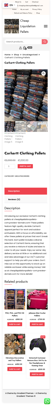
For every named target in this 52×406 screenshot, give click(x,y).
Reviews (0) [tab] (14, 199)
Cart (26, 2)
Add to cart (25, 166)
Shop (38, 13)
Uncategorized (22, 176)
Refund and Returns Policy (23, 13)
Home (14, 9)
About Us (18, 2)
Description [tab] (14, 191)
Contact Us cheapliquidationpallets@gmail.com (27, 5)
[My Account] (20, 47)
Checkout (35, 2)
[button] (43, 73)
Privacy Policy (37, 9)
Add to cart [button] (14, 324)
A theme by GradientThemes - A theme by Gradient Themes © (26, 394)
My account (24, 9)
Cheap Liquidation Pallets (27, 26)
